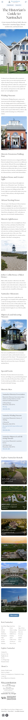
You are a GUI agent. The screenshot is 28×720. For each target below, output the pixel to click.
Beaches (3, 657)
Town (19, 641)
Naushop (12, 635)
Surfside (3, 641)
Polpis (2, 637)
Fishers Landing (13, 630)
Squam (19, 639)
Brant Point (12, 626)
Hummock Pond (22, 630)
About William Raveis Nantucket (8, 678)
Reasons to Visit (18, 5)
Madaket (3, 632)
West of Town (13, 643)
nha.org (5, 406)
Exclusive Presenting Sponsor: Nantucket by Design (12, 674)
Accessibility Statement (19, 711)
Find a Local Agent (5, 672)
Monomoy (20, 633)
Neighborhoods (4, 656)
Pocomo (20, 635)
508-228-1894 (6, 409)
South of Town (13, 639)
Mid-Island (3, 633)
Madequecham (13, 632)
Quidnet (20, 637)
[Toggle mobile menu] (2, 2)
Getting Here (4, 652)
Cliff (2, 628)
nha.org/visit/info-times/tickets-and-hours (12, 427)
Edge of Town (21, 628)
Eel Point (3, 630)
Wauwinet (3, 643)
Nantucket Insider (5, 661)
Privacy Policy (10, 711)
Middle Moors (13, 633)
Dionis (11, 628)
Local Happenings (5, 659)
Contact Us (3, 676)
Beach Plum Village (5, 626)
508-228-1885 (6, 449)
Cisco (19, 626)
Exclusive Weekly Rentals (6, 670)
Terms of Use (3, 711)
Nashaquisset (4, 635)
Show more (14, 615)
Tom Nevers (12, 641)
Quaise (11, 637)
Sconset (3, 639)
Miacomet (20, 632)
